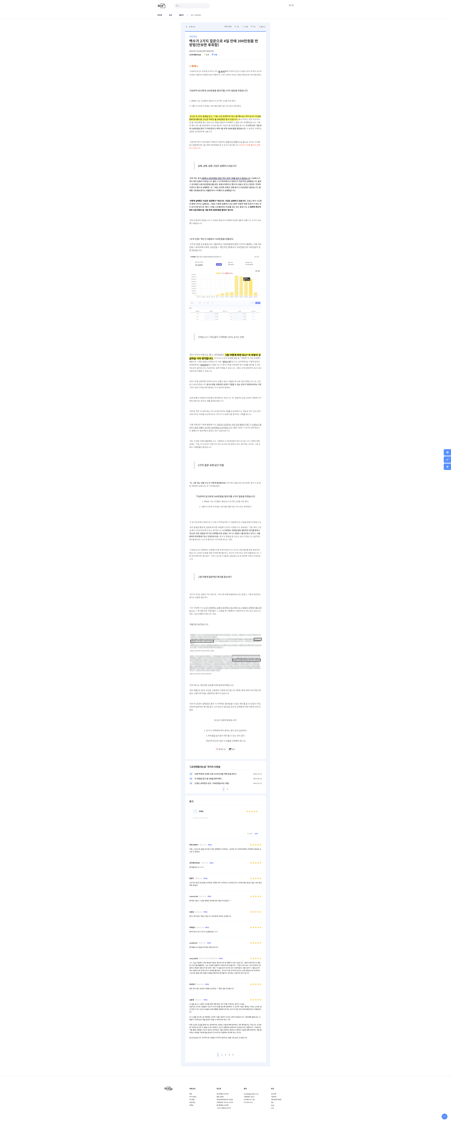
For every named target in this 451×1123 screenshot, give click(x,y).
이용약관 (273, 1097)
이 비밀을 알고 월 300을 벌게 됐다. (208, 778)
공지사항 (273, 1094)
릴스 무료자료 (196, 15)
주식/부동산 (192, 1097)
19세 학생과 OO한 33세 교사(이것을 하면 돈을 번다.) (215, 773)
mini (272, 1108)
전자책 (159, 15)
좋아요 (222, 749)
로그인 (291, 5)
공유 (233, 749)
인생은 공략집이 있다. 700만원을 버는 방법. (211, 783)
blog (272, 1105)
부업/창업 (192, 1102)
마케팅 (191, 1105)
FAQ (272, 1102)
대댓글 (210, 845)
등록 (256, 833)
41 (254, 26)
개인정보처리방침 (276, 1099)
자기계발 (191, 1099)
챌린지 (181, 15)
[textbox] (225, 403)
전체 (190, 1094)
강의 (170, 15)
